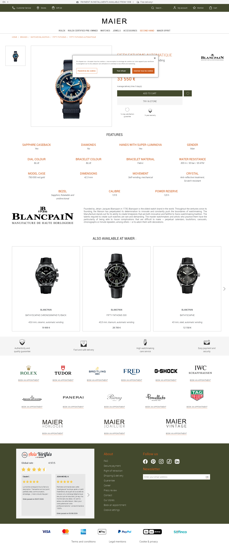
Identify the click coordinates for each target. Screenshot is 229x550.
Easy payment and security (206, 350)
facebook (145, 461)
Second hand (147, 30)
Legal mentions (117, 541)
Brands (23, 37)
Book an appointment (115, 505)
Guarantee (109, 480)
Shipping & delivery (113, 475)
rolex (62, 30)
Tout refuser (121, 71)
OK (207, 476)
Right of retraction (113, 470)
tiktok (169, 461)
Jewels (117, 30)
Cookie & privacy (148, 541)
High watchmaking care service (145, 350)
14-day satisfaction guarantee (127, 115)
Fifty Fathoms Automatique (82, 37)
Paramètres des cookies (87, 71)
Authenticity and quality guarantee (22, 350)
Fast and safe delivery (84, 349)
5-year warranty (150, 115)
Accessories (130, 30)
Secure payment (112, 465)
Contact (108, 495)
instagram (161, 461)
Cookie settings (112, 509)
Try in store (150, 101)
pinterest (153, 461)
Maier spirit (163, 30)
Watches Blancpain (40, 37)
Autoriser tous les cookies (143, 71)
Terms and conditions (83, 541)
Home (14, 37)
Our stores (109, 500)
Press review (110, 490)
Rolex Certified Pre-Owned (83, 30)
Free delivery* (146, 2)
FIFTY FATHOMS (59, 37)
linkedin (177, 461)
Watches (105, 30)
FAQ (106, 460)
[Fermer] (155, 58)
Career (107, 485)
